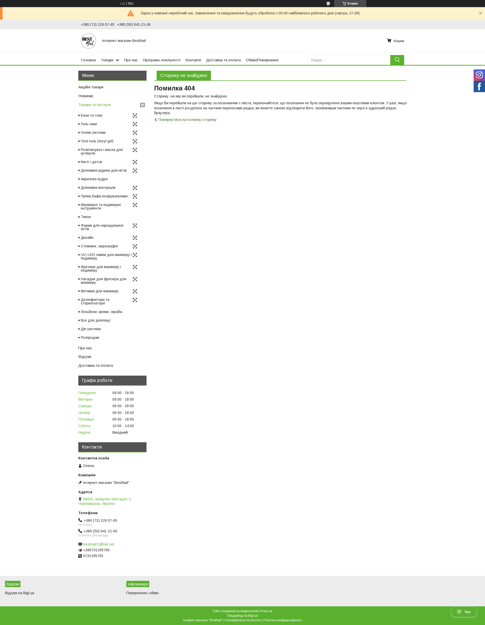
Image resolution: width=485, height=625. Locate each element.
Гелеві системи (93, 133)
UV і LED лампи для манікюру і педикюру (106, 256)
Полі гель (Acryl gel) (97, 141)
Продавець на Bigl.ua (242, 615)
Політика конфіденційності (282, 620)
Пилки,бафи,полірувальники (104, 196)
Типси (86, 217)
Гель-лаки (89, 124)
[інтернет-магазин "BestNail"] (88, 41)
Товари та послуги (94, 104)
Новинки (85, 96)
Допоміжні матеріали (98, 188)
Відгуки (84, 356)
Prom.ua (266, 611)
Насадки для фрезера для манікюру (103, 280)
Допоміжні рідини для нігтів (104, 170)
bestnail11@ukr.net (98, 544)
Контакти (193, 60)
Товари (107, 60)
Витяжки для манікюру (99, 291)
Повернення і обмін (142, 593)
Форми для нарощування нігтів (102, 227)
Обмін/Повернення (262, 60)
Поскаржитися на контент (243, 620)
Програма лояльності (161, 60)
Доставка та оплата (223, 60)
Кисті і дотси (91, 162)
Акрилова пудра (94, 179)
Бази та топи (91, 115)
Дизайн (87, 238)
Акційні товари (90, 87)
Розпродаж (90, 337)
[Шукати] (397, 60)
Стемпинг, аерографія (99, 246)
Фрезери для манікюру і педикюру (101, 268)
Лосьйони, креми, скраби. (102, 312)
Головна (88, 60)
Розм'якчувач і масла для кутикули (102, 151)
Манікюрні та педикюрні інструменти (101, 206)
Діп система (91, 329)
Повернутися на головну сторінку (187, 119)
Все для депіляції (96, 320)
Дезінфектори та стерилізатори (95, 301)
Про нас (131, 60)
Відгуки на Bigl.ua (19, 593)
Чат (468, 612)
